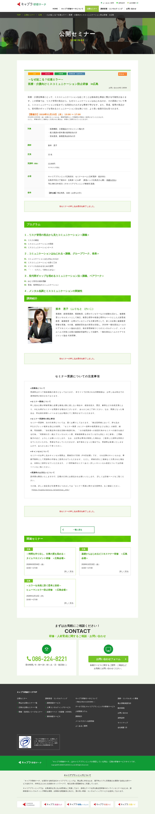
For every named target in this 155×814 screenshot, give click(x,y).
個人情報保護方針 (124, 703)
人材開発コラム (81, 711)
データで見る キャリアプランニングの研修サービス (95, 706)
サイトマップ (123, 723)
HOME (55, 9)
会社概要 (132, 3)
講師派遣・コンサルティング (112, 9)
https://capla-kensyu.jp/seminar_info (50, 490)
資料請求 (121, 3)
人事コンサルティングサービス (59, 707)
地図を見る (111, 180)
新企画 (47, 73)
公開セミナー (92, 9)
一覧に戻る (77, 530)
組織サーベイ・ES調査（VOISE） (60, 712)
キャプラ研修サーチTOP (27, 692)
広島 (34, 73)
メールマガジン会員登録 (84, 721)
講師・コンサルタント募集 (128, 698)
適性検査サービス (53, 716)
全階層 (61, 73)
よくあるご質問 (108, 3)
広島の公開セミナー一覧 (28, 707)
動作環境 (121, 708)
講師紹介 (78, 716)
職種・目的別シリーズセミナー (30, 712)
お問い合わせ (131, 9)
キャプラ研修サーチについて (72, 9)
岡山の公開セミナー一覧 (28, 703)
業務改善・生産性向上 (76, 73)
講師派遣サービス (53, 703)
